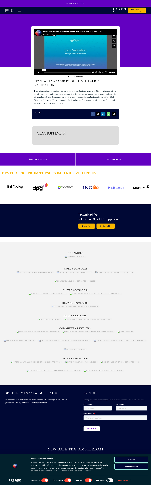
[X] (98, 113)
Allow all (131, 460)
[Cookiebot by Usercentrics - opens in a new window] (15, 480)
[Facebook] (93, 113)
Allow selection (131, 467)
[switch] (67, 480)
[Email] (113, 113)
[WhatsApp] (108, 113)
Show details (122, 480)
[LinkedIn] (103, 113)
